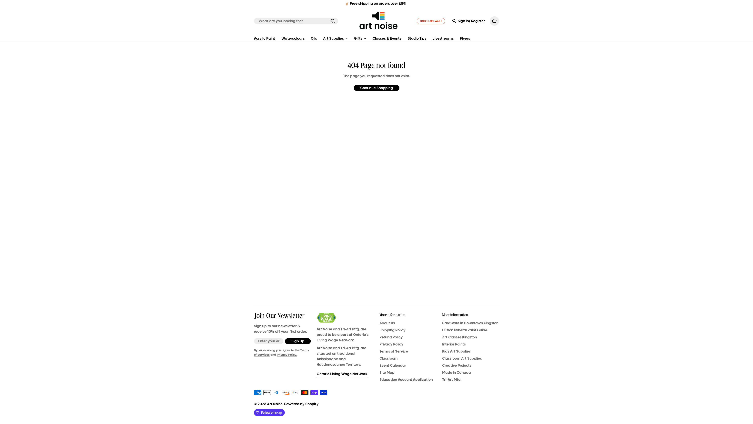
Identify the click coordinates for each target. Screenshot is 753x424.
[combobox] (296, 21)
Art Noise (275, 404)
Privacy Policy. (287, 354)
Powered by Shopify (301, 404)
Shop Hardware (431, 21)
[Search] (332, 21)
